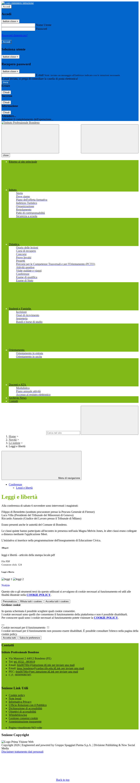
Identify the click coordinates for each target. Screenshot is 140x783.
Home (12, 436)
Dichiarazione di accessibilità (25, 708)
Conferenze (15, 484)
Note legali (15, 698)
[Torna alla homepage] (70, 122)
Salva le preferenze (30, 637)
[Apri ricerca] (110, 138)
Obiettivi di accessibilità (22, 711)
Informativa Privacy (20, 701)
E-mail (40, 75)
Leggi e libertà (24, 487)
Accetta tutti (57, 601)
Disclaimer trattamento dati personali (22, 751)
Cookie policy (17, 695)
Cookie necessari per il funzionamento (23, 627)
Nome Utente (43, 25)
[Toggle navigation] (30, 138)
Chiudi (6, 92)
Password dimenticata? (14, 35)
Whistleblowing (18, 714)
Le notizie (14, 443)
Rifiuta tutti (31, 601)
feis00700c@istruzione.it (46, 665)
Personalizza (10, 601)
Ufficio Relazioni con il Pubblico (28, 705)
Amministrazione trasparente (25, 721)
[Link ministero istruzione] (17, 3)
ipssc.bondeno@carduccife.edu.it (50, 668)
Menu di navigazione (69, 478)
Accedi (6, 6)
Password (41, 28)
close (6, 155)
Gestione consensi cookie (23, 718)
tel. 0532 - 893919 (24, 661)
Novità (13, 439)
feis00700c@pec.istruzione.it (47, 671)
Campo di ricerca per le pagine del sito (23, 432)
